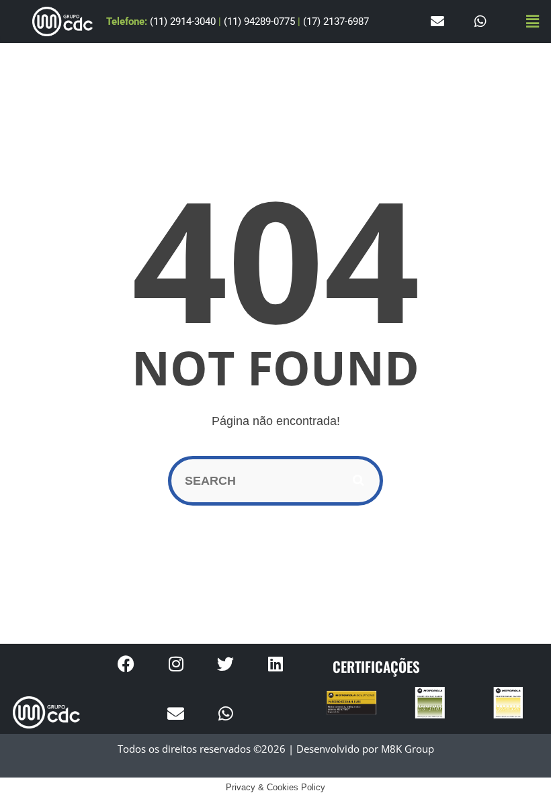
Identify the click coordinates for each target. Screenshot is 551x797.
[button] (532, 21)
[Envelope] (437, 21)
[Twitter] (226, 664)
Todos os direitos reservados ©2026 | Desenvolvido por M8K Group (276, 748)
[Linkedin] (275, 664)
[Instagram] (176, 664)
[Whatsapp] (480, 21)
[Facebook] (126, 664)
